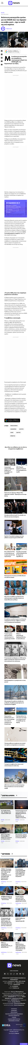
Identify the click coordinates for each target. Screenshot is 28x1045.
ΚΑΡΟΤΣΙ (21, 429)
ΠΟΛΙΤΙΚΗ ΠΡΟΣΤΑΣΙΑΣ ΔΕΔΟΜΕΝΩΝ (14, 1014)
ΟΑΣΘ (11, 432)
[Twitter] (1, 54)
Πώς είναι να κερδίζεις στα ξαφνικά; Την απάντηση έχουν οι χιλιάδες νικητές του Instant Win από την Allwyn (14, 598)
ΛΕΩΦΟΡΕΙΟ (13, 429)
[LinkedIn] (1, 57)
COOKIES (14, 1017)
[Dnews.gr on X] (8, 974)
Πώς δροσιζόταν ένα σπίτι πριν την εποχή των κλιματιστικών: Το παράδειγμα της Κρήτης (21, 719)
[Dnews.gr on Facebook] (5, 974)
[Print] (1, 64)
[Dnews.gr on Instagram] (11, 974)
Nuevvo (17, 1033)
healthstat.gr (18, 903)
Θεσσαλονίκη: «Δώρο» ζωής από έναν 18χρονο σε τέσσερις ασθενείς (21, 836)
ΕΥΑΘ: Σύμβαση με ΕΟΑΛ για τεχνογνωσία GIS (20, 919)
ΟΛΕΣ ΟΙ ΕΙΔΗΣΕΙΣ (14, 970)
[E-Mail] (1, 61)
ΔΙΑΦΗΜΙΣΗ (14, 1010)
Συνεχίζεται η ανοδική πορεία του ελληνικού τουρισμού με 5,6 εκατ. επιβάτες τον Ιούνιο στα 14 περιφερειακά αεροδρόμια (15, 620)
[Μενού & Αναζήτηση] (2, 3)
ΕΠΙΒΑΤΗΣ (12, 435)
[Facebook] (1, 51)
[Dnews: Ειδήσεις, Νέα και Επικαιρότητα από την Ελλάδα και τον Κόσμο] (14, 3)
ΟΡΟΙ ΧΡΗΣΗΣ (14, 1012)
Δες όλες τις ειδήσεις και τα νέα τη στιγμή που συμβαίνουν (16, 448)
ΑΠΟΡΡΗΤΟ (24, 1044)
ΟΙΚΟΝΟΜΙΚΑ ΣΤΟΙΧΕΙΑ (14, 1020)
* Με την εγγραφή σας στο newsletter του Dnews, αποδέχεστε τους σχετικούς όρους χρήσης (15, 214)
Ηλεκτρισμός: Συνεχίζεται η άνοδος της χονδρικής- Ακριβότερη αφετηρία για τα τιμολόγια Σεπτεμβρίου (14, 703)
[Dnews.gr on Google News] (17, 974)
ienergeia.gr (3, 881)
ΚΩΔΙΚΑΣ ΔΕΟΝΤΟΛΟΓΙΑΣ (14, 1019)
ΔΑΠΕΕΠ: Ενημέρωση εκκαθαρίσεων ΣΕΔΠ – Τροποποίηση (6, 898)
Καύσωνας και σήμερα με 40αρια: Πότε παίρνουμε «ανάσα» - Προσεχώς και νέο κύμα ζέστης (15, 494)
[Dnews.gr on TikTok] (14, 974)
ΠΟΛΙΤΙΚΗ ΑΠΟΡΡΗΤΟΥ (14, 1015)
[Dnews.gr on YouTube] (20, 974)
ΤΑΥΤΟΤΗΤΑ (14, 1008)
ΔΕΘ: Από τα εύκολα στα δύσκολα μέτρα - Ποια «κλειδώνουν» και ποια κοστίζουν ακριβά (14, 786)
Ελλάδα (2, 12)
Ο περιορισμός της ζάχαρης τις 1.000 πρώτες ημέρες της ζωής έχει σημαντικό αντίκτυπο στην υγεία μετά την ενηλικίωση (15, 659)
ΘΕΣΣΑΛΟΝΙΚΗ (14, 425)
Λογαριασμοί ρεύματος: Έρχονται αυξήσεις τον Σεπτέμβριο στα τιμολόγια (9, 470)
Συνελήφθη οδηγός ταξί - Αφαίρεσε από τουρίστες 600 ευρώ (6, 812)
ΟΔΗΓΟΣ (18, 432)
